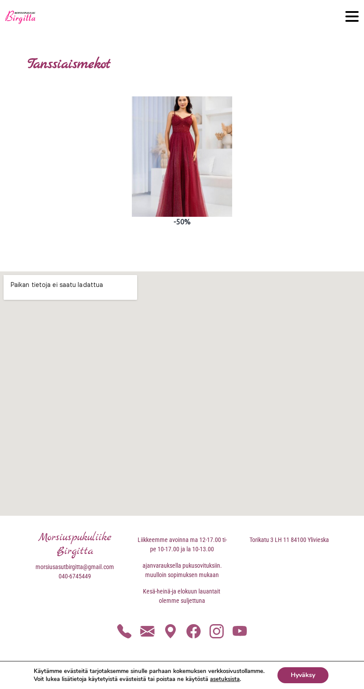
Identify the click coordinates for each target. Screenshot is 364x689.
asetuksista (225, 679)
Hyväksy (303, 675)
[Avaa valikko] (352, 17)
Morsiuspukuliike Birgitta (74, 544)
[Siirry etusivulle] (20, 17)
